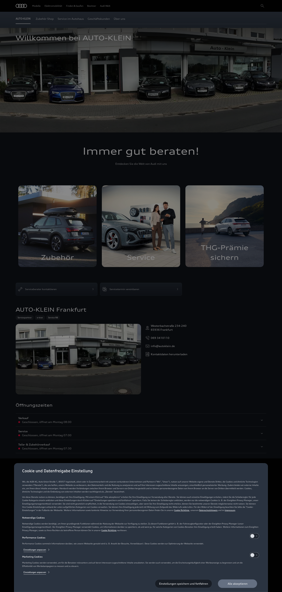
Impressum (230, 510)
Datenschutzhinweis (208, 510)
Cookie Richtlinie (181, 510)
